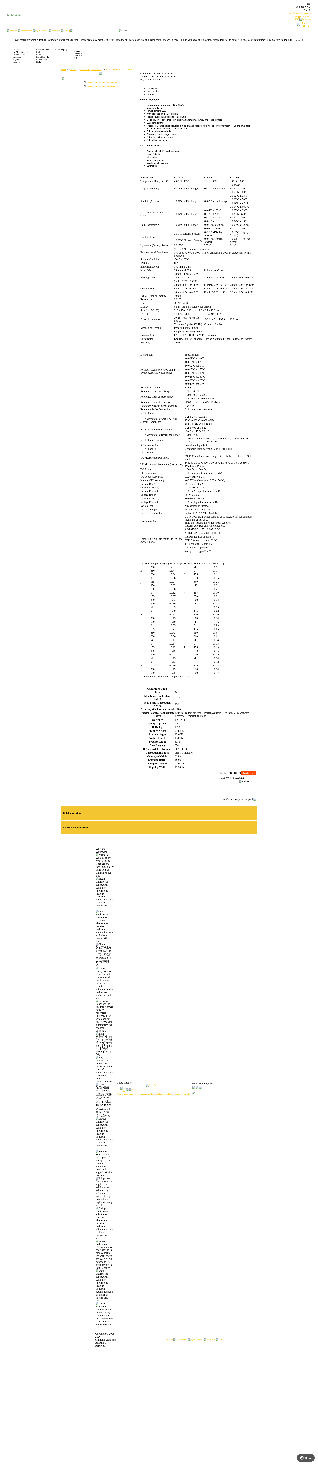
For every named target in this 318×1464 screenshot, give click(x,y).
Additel (73, 69)
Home (63, 69)
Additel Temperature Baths (90, 69)
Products (169, 1340)
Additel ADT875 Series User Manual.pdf (103, 87)
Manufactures (182, 1340)
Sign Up (308, 24)
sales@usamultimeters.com (300, 13)
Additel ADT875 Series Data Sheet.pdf (102, 83)
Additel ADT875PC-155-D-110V (119, 69)
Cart (220, 1340)
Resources (211, 1340)
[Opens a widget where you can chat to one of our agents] (305, 1458)
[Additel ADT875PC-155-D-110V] (100, 74)
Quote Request (197, 1340)
